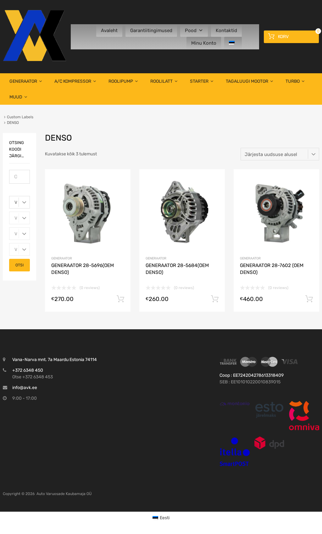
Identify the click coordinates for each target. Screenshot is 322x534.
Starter (199, 81)
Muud (15, 97)
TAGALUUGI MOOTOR (247, 81)
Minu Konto (203, 43)
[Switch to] (233, 43)
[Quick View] (234, 404)
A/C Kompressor (72, 81)
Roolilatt (161, 81)
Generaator (23, 81)
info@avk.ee (24, 387)
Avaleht (109, 30)
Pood (191, 30)
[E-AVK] (34, 59)
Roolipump (120, 81)
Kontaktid (226, 30)
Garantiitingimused (151, 30)
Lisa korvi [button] (120, 299)
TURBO (293, 81)
